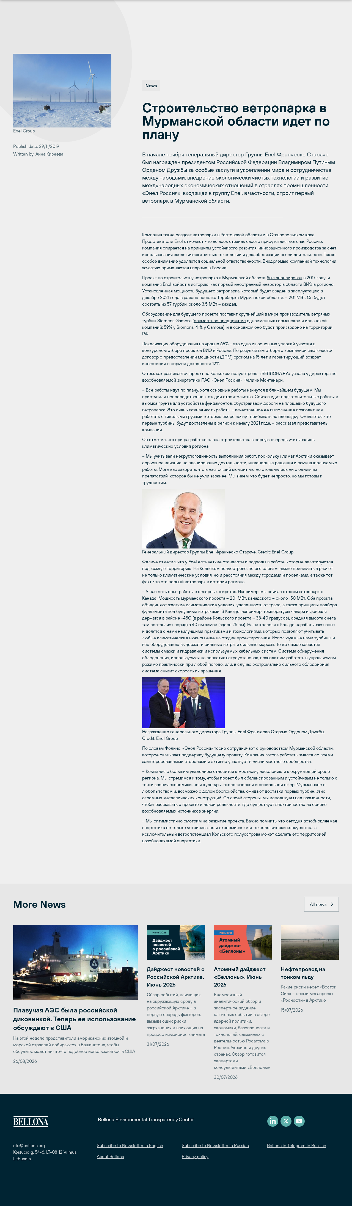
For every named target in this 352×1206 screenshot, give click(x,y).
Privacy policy (195, 1156)
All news (318, 904)
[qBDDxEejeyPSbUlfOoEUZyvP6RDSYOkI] (240, 702)
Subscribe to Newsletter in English (130, 1145)
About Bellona (110, 1156)
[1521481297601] (240, 518)
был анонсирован (284, 277)
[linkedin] (272, 1121)
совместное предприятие (220, 320)
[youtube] (299, 1121)
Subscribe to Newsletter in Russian (215, 1145)
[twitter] (286, 1121)
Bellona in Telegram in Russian (296, 1145)
